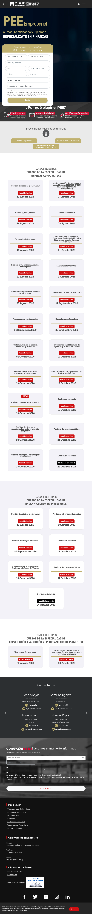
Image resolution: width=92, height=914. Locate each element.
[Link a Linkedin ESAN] (67, 897)
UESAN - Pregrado (14, 828)
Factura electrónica (14, 871)
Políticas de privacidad (16, 822)
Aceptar (74, 909)
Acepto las (31, 770)
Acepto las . (27, 91)
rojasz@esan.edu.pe (33, 708)
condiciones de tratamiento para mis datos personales (30, 91)
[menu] (84, 4)
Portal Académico (14, 815)
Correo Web (12, 875)
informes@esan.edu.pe (15, 860)
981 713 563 (33, 725)
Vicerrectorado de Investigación (19, 809)
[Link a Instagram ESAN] (56, 897)
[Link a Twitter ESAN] (35, 897)
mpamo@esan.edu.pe (33, 729)
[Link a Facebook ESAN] (24, 897)
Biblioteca (11, 819)
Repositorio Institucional (16, 812)
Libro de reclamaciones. (16, 882)
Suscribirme (46, 788)
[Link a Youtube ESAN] (46, 897)
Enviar (27, 100)
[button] (5, 713)
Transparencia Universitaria (17, 825)
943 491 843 (33, 705)
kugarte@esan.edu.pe (63, 708)
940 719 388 (63, 705)
